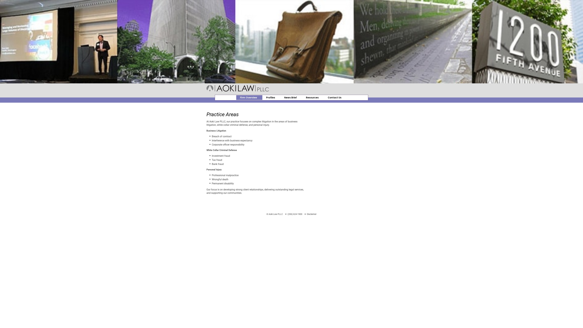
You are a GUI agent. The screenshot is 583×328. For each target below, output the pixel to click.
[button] (249, 97)
